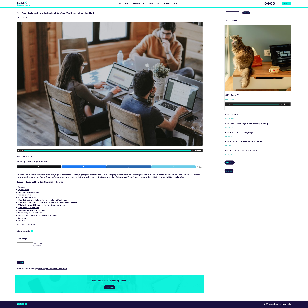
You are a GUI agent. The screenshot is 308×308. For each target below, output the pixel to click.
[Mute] (196, 150)
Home (119, 3)
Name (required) (37, 243)
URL (34, 247)
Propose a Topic (154, 3)
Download (25, 156)
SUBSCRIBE (286, 4)
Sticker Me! (166, 3)
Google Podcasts (39, 161)
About (127, 3)
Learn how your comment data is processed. (52, 268)
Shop (175, 3)
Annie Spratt (25, 224)
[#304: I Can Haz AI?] (258, 57)
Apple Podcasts (28, 161)
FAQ (144, 3)
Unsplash (33, 224)
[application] (110, 150)
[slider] (199, 150)
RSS (47, 161)
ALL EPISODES (229, 162)
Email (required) (37, 245)
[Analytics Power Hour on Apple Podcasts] (274, 3)
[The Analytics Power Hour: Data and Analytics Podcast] (23, 3)
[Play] (18, 150)
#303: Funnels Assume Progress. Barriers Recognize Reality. (246, 123)
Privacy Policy (286, 304)
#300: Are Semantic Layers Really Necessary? (241, 151)
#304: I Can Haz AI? (232, 95)
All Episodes (136, 3)
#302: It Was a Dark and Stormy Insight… (239, 132)
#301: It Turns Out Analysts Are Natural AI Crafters (243, 141)
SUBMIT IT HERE (109, 287)
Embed (31, 156)
